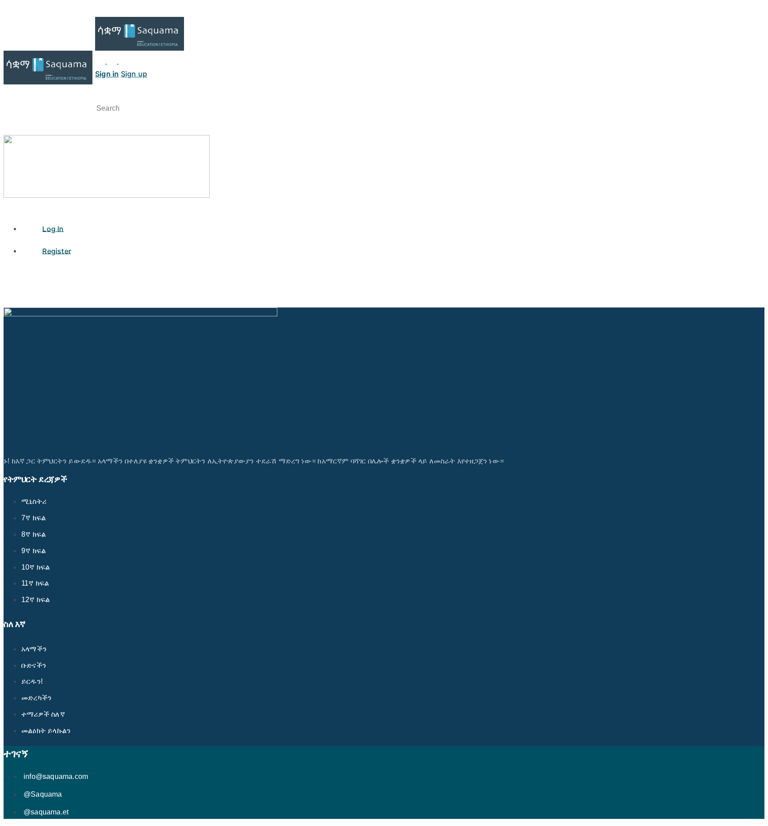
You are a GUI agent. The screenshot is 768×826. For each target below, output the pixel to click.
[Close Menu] (8, 208)
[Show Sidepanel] (20, 94)
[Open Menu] (8, 43)
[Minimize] (135, 60)
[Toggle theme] (107, 60)
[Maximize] (123, 60)
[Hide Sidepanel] (8, 94)
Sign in (107, 73)
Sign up (134, 73)
